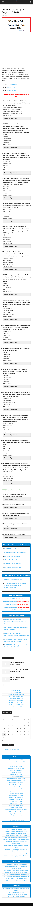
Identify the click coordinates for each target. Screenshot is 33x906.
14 (20, 728)
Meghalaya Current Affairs (16, 795)
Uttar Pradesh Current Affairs (16, 816)
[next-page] (5, 685)
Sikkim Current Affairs (16, 807)
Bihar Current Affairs (16, 766)
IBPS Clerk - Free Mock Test (12, 563)
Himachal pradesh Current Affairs (16, 778)
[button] (2, 2)
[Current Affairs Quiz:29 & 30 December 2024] (6, 671)
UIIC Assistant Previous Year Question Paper (16, 870)
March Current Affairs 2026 (16, 705)
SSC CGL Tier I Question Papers (16, 896)
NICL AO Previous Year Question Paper (16, 872)
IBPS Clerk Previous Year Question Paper (16, 837)
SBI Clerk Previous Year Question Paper (16, 831)
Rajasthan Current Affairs (16, 805)
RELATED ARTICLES (8, 658)
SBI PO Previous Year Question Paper (16, 829)
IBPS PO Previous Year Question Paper (16, 835)
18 (8, 731)
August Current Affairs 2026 (16, 694)
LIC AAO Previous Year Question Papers (16, 864)
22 (24, 731)
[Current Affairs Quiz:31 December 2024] (6, 664)
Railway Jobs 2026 (16, 604)
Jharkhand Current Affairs (16, 782)
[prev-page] (3, 685)
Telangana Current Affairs (16, 812)
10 (4, 728)
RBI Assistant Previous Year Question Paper (16, 853)
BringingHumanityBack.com (11, 749)
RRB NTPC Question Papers (16, 892)
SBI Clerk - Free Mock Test (12, 556)
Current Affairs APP (16, 690)
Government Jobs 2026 (16, 601)
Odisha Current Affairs (16, 801)
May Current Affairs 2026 (16, 700)
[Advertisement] (16, 50)
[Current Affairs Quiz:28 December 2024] (6, 679)
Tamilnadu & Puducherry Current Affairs (16, 809)
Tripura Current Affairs (16, 814)
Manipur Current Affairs (16, 793)
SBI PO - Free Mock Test (11, 560)
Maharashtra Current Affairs (16, 789)
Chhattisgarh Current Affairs (16, 768)
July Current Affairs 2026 (16, 696)
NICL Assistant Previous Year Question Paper (16, 874)
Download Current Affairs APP (13, 579)
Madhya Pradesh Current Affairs (16, 791)
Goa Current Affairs (16, 772)
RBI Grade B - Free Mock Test (12, 567)
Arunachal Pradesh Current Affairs (16, 762)
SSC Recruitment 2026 (16, 607)
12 (12, 728)
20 (17, 731)
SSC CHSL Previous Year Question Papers (16, 894)
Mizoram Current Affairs (16, 797)
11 (8, 728)
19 (12, 731)
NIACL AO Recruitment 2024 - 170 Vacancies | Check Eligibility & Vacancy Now (15, 622)
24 (4, 734)
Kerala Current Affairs (16, 787)
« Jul (3, 740)
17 (4, 731)
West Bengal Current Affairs (16, 820)
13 (17, 728)
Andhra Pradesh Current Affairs (16, 760)
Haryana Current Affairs (16, 776)
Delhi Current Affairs (16, 770)
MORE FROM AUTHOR (20, 658)
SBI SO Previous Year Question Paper (16, 833)
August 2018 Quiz (12, 84)
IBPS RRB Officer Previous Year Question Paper (16, 839)
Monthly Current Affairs (16, 707)
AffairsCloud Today (16, 692)
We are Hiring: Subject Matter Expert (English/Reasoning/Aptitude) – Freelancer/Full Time (15, 585)
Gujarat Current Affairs (16, 774)
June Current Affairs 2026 (16, 698)
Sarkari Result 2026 (16, 610)
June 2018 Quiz (11, 90)
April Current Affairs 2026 (16, 703)
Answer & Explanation (10, 118)
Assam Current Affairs (16, 764)
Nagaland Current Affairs (16, 799)
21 (20, 731)
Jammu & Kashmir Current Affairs (16, 780)
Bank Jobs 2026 (16, 599)
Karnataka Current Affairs (16, 785)
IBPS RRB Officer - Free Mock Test (14, 549)
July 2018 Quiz (11, 87)
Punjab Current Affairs (16, 803)
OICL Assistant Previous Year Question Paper (16, 876)
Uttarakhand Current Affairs (16, 818)
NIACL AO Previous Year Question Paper (16, 880)
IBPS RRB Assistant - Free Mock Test (15, 552)
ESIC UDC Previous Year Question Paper (16, 878)
